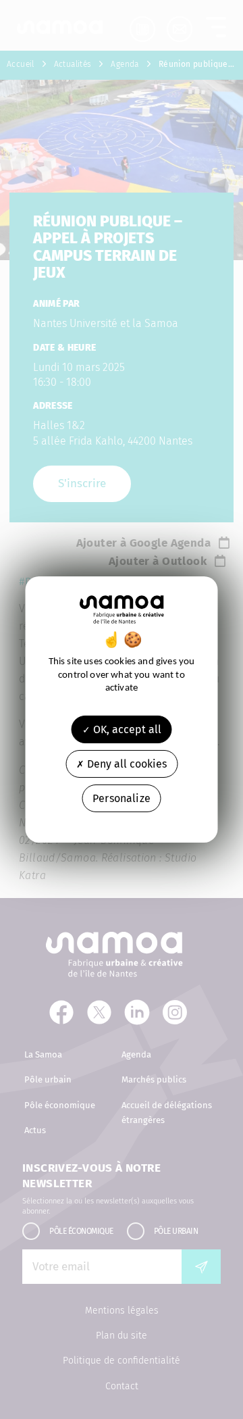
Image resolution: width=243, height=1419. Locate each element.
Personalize (121, 798)
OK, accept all (125, 728)
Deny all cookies (125, 763)
